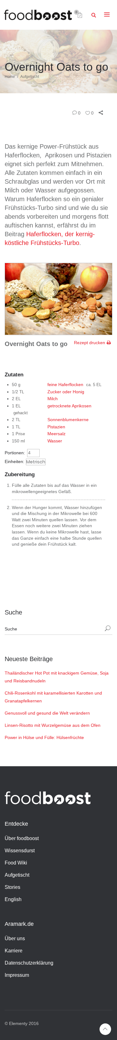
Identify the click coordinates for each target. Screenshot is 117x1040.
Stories (12, 887)
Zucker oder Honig (65, 391)
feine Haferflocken (65, 384)
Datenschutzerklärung (29, 963)
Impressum (17, 975)
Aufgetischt (29, 76)
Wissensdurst (20, 850)
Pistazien (56, 426)
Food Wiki (16, 862)
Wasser (54, 440)
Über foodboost (22, 838)
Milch (52, 398)
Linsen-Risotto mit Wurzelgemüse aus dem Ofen (52, 725)
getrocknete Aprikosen (69, 405)
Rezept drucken (89, 342)
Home (10, 76)
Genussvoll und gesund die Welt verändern (47, 713)
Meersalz (56, 433)
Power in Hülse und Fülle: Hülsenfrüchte (44, 737)
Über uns (15, 938)
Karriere (13, 950)
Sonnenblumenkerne (68, 419)
